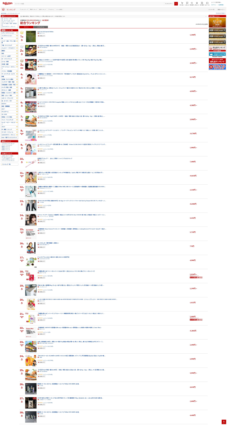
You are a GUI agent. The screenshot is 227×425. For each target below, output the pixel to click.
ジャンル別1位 (59, 9)
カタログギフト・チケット (8, 26)
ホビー (3, 109)
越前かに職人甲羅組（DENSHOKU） (46, 343)
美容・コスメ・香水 (7, 95)
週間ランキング (6, 146)
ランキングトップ (24, 9)
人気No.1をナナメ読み (7, 155)
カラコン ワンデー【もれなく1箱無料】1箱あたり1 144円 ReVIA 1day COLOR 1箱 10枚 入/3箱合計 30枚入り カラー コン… (72, 215)
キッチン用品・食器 (7, 87)
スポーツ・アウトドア (7, 22)
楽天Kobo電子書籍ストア (44, 244)
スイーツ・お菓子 (6, 56)
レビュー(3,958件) (47, 318)
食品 (3, 53)
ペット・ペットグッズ (7, 119)
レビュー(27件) (47, 205)
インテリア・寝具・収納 (8, 82)
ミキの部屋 (41, 202)
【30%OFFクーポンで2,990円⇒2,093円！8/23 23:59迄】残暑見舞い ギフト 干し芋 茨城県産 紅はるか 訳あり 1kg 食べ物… (71, 355)
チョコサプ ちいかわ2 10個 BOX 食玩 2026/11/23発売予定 (53, 257)
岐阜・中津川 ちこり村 (43, 174)
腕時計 (3, 50)
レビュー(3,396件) (47, 121)
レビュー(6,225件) (47, 92)
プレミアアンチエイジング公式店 (46, 75)
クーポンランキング (7, 157)
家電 (3, 76)
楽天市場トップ (5, 13)
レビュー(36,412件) (48, 50)
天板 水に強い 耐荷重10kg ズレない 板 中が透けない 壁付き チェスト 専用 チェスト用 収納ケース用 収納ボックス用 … (71, 285)
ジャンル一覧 (211, 9)
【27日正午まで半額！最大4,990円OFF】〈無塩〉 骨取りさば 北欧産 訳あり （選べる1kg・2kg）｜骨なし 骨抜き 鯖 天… (71, 45)
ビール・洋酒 (5, 61)
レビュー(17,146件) (48, 191)
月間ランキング (6, 148)
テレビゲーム (5, 111)
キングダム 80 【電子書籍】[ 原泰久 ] (48, 243)
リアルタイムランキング (8, 143)
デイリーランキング (7, 145)
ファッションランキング (8, 160)
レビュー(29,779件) (48, 219)
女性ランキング (42, 9)
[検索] (176, 3)
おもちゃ (4, 103)
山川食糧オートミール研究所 (45, 399)
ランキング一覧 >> (220, 13)
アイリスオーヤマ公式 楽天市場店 (46, 61)
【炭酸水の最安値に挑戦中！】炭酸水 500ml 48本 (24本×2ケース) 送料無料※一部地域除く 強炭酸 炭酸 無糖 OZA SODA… (72, 186)
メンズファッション (7, 35)
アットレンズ (42, 131)
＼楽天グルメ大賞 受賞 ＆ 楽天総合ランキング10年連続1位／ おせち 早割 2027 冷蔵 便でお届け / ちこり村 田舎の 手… (71, 172)
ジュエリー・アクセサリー (8, 48)
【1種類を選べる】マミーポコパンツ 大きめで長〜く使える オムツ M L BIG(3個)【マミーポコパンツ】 (66, 271)
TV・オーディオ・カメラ (8, 20)
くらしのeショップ (43, 89)
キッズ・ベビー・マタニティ (8, 123)
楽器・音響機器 (6, 106)
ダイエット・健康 (6, 90)
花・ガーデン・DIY (7, 18)
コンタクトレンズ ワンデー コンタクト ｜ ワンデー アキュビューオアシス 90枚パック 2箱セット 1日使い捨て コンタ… (71, 130)
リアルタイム (51, 9)
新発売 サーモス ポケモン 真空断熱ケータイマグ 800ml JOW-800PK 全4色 (58, 384)
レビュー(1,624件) (47, 290)
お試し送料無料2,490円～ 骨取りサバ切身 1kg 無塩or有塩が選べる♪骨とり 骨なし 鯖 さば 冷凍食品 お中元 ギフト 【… (70, 341)
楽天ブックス (42, 33)
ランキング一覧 (6, 164)
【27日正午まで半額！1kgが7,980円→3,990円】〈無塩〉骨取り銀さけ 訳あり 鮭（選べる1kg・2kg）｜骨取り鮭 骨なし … (71, 116)
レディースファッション (8, 33)
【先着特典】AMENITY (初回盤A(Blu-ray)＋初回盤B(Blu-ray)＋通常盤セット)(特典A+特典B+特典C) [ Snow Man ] (69, 327)
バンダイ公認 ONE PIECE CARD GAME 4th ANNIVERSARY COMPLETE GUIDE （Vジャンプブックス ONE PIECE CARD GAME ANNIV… (77, 299)
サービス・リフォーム (7, 132)
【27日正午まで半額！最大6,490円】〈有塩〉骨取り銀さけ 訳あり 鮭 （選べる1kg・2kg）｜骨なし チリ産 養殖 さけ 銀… (71, 370)
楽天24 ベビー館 (42, 272)
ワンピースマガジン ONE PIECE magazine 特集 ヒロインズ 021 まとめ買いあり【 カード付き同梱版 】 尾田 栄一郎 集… (71, 102)
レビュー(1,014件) (47, 374)
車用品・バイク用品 (7, 117)
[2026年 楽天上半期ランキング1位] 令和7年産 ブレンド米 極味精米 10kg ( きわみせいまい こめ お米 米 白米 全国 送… (70, 398)
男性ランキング (33, 9)
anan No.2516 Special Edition (45, 31)
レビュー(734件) (47, 135)
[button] (187, 4)
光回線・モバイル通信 (7, 79)
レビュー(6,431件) (47, 64)
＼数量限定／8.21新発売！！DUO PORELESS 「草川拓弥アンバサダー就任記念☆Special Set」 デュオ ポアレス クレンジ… (72, 74)
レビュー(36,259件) (48, 360)
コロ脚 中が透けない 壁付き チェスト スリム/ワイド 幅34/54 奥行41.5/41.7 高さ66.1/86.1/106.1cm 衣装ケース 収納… (70, 88)
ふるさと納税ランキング (8, 159)
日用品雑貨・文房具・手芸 (8, 84)
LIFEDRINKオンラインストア (45, 188)
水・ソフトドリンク (7, 58)
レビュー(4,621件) (47, 177)
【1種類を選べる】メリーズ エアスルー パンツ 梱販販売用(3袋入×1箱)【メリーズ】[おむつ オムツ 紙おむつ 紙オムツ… (71, 313)
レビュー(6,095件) (47, 402)
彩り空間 (41, 385)
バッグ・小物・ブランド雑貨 (8, 41)
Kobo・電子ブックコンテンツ (9, 137)
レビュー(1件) (46, 332)
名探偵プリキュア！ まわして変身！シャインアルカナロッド (55, 158)
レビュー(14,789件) (48, 149)
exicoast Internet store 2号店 (44, 258)
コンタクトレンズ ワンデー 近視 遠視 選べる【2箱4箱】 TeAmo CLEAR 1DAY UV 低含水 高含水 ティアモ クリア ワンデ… (72, 144)
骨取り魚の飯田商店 (43, 47)
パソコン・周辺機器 (7, 71)
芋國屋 (40, 357)
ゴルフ (3, 126)
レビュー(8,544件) (47, 276)
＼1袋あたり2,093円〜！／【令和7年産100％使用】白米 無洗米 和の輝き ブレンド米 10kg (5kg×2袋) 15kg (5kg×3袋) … (70, 60)
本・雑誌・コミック (7, 129)
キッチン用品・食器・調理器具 (9, 24)
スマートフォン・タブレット (8, 67)
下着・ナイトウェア (7, 45)
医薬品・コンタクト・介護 (8, 92)
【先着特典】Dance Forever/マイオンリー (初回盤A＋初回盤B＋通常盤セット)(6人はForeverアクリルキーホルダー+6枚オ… (72, 229)
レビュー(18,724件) (48, 346)
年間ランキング (6, 149)
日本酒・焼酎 (5, 64)
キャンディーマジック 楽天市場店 (46, 216)
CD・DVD (4, 114)
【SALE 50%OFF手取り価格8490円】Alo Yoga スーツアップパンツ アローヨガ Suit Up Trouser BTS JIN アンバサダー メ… (72, 200)
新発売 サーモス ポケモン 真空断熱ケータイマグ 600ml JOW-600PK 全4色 (58, 412)
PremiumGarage (42, 103)
